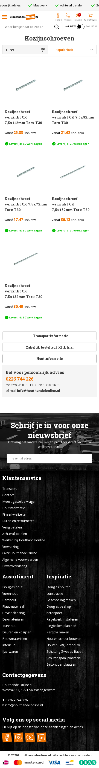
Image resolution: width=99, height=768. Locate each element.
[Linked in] (41, 737)
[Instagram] (18, 737)
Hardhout (9, 600)
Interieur (8, 645)
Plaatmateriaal (13, 606)
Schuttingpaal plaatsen (63, 658)
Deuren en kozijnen (16, 632)
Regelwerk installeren (62, 619)
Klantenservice (21, 478)
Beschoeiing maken (61, 600)
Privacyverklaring (14, 566)
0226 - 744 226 (17, 700)
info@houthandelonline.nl (38, 390)
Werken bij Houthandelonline (23, 540)
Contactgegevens (24, 675)
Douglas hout (12, 587)
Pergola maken (58, 632)
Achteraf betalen (14, 533)
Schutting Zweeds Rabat (65, 651)
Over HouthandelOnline (19, 553)
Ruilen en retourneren (18, 521)
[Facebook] (7, 737)
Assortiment (17, 576)
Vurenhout (10, 593)
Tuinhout (9, 626)
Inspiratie (59, 576)
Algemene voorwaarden (20, 559)
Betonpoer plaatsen (61, 664)
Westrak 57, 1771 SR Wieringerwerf (28, 690)
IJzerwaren (10, 651)
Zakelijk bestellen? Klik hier (49, 347)
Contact (8, 495)
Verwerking (10, 546)
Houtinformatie (49, 358)
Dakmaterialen (13, 619)
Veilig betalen (12, 527)
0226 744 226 (19, 378)
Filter (10, 50)
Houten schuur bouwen (64, 638)
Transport (9, 488)
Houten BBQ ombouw (63, 645)
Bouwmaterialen (14, 638)
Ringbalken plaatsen (61, 626)
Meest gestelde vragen (19, 501)
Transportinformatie (50, 336)
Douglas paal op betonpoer (59, 609)
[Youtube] (30, 737)
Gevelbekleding (13, 613)
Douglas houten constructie (58, 590)
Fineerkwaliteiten (14, 514)
